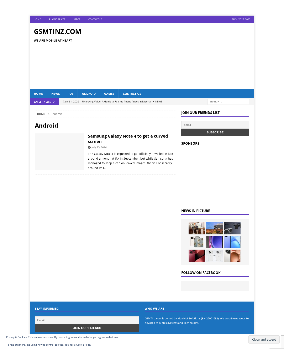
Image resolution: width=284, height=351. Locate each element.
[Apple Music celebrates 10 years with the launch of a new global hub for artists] (214, 228)
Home (37, 19)
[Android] (59, 151)
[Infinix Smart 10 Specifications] (232, 242)
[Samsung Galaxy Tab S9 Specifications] (214, 242)
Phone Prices (57, 19)
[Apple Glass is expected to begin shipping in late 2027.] (232, 228)
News (55, 94)
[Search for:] (228, 101)
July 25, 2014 (99, 147)
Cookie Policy (83, 344)
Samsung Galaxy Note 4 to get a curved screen (128, 138)
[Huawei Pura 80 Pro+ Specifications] (197, 256)
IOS (70, 94)
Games (109, 94)
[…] (105, 168)
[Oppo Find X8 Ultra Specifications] (232, 256)
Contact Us (95, 19)
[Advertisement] (178, 56)
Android (89, 94)
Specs (76, 19)
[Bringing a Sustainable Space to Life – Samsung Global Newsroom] (197, 228)
